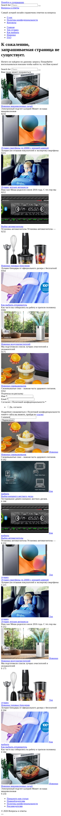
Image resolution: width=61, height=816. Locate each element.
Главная (10, 27)
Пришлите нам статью (18, 798)
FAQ (9, 37)
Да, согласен (16, 407)
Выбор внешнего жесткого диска (17, 496)
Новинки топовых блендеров (15, 265)
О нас (9, 17)
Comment (5, 417)
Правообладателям (16, 801)
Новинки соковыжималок (13, 386)
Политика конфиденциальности (22, 20)
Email (4, 399)
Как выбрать (13, 32)
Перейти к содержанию (12, 2)
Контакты (11, 22)
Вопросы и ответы (10, 8)
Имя (4, 396)
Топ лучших (13, 30)
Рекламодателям (15, 806)
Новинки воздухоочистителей (15, 344)
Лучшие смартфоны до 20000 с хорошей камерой (25, 148)
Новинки (11, 35)
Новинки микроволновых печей (17, 106)
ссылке (40, 414)
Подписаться (7, 420)
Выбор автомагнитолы (12, 226)
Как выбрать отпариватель (14, 305)
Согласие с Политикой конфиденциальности (23, 402)
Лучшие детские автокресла (14, 187)
